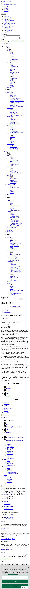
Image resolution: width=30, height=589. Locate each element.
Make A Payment (14, 148)
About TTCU (10, 237)
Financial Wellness (14, 164)
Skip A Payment (14, 149)
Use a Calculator (8, 30)
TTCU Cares (7, 412)
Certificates (12, 81)
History (11, 241)
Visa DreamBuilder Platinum (17, 132)
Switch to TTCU (8, 19)
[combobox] (24, 587)
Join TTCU (6, 16)
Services (6, 151)
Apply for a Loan (8, 22)
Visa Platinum (13, 129)
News (11, 247)
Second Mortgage (14, 99)
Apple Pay (12, 180)
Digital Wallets (10, 175)
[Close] (28, 567)
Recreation (12, 139)
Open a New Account (9, 18)
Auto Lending (13, 112)
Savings (9, 62)
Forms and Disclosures (12, 473)
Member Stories (14, 248)
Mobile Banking (14, 171)
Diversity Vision (14, 244)
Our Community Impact (15, 271)
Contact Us (6, 8)
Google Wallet (13, 181)
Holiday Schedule (14, 246)
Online (8, 155)
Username (3, 36)
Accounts (6, 46)
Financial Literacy (14, 206)
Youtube (8, 393)
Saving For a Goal (14, 221)
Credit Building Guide (15, 224)
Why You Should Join (15, 254)
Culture (11, 289)
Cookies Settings (15, 577)
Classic (11, 56)
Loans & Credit (7, 88)
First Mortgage (13, 96)
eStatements (13, 163)
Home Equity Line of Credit (17, 101)
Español (6, 6)
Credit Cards (10, 125)
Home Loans (10, 92)
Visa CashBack (13, 131)
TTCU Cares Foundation (16, 270)
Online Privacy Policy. (13, 574)
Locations (6, 9)
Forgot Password (19, 41)
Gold (11, 190)
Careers (8, 283)
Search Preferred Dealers (16, 115)
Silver (11, 188)
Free (11, 55)
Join (8, 250)
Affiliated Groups (14, 258)
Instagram (8, 396)
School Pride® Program (15, 266)
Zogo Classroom (14, 209)
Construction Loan (14, 102)
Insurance (9, 228)
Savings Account (14, 66)
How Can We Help (14, 226)
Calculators (9, 230)
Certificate (12, 68)
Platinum (12, 191)
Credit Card (13, 142)
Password (3, 38)
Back (8, 47)
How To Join (13, 256)
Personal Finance (8, 408)
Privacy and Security (15, 210)
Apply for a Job (7, 32)
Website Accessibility (9, 509)
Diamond (12, 193)
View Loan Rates (8, 25)
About (5, 233)
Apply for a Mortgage (9, 20)
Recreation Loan (14, 121)
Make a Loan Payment (9, 23)
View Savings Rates (8, 26)
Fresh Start (12, 58)
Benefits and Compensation (16, 290)
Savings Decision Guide (16, 223)
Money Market (13, 69)
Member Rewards (11, 184)
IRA (11, 71)
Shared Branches (14, 280)
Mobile (8, 167)
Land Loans (13, 103)
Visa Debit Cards (14, 59)
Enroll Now (3, 41)
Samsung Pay (13, 183)
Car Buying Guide (14, 220)
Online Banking (14, 160)
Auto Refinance (14, 113)
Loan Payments (10, 144)
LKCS (11, 514)
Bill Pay (12, 161)
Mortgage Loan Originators (16, 106)
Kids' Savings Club (14, 72)
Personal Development (15, 293)
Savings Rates (10, 75)
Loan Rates (9, 134)
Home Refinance (14, 105)
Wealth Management (12, 472)
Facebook (8, 388)
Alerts (11, 165)
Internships (12, 294)
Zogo (11, 207)
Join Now (6, 11)
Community (10, 261)
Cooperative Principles (15, 243)
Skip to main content (6, 1)
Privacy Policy (7, 504)
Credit (5, 405)
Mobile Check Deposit (15, 173)
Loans (5, 406)
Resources (6, 195)
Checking (9, 50)
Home (5, 309)
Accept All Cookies (15, 586)
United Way (13, 267)
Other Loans (10, 116)
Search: (2, 299)
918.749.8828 (4, 417)
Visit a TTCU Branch (9, 29)
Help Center (10, 231)
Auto (11, 138)
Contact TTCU (7, 27)
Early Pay (12, 60)
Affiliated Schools (14, 260)
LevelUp (12, 73)
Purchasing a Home (14, 216)
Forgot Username (11, 41)
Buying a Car (13, 219)
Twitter (7, 390)
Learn (8, 200)
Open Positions (13, 287)
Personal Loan (13, 122)
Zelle (11, 174)
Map (11, 279)
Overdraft (9, 194)
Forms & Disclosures (12, 227)
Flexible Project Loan (15, 124)
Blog (11, 204)
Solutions (9, 211)
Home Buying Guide (15, 217)
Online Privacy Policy (9, 506)
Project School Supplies (15, 269)
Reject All (15, 581)
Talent (11, 291)
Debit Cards (10, 448)
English (23, 587)
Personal (12, 141)
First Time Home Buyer (15, 98)
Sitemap (6, 501)
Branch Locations (14, 277)
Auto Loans (10, 108)
